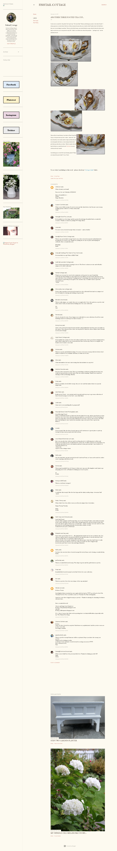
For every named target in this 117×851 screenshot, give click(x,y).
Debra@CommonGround (62, 651)
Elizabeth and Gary (60, 533)
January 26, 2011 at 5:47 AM (61, 574)
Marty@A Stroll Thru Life (62, 216)
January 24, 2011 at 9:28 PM (61, 387)
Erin (56, 578)
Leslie (57, 402)
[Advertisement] (78, 678)
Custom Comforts (60, 204)
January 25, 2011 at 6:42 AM (61, 434)
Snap (56, 569)
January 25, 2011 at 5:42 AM (61, 423)
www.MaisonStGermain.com (63, 439)
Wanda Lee (58, 588)
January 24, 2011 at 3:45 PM (61, 212)
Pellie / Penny (59, 500)
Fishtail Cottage (52, 5)
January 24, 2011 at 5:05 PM (61, 284)
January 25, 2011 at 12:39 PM (61, 512)
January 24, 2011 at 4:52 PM (61, 268)
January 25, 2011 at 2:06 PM (61, 545)
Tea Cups (35, 20)
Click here (68, 146)
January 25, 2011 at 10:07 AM (62, 461)
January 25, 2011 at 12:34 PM (61, 496)
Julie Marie (58, 392)
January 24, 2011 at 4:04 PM (61, 232)
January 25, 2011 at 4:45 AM (61, 398)
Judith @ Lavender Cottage (63, 262)
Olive (56, 360)
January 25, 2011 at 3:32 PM (61, 565)
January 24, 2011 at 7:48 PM (61, 355)
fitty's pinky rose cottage (62, 289)
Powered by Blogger (71, 846)
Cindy (56, 381)
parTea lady (58, 560)
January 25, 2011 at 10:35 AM (61, 485)
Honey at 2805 (59, 480)
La (56, 428)
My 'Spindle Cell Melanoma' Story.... (69, 833)
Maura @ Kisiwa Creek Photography (65, 412)
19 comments (57, 836)
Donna (57, 466)
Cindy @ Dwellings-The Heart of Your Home (67, 253)
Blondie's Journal (60, 299)
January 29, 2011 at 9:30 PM (61, 659)
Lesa (56, 227)
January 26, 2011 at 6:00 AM (61, 583)
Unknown (58, 187)
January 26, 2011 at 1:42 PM (61, 630)
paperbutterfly (59, 635)
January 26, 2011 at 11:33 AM (61, 617)
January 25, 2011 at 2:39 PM (61, 555)
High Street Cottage (61, 337)
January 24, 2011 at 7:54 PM (61, 364)
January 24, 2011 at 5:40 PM (61, 295)
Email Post (56, 176)
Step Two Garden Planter (64, 740)
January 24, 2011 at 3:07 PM (61, 200)
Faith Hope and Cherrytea (62, 517)
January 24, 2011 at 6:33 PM (61, 310)
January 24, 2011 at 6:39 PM (61, 320)
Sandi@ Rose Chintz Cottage (63, 236)
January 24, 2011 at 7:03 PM (61, 332)
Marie (56, 490)
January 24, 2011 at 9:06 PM (61, 376)
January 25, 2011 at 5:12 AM (61, 407)
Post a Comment (55, 662)
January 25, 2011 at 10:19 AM (61, 476)
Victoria (57, 349)
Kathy (57, 455)
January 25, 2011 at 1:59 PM (61, 528)
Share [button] (34, 14)
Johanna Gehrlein (60, 621)
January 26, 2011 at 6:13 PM (61, 647)
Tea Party (35, 22)
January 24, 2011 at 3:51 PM (61, 222)
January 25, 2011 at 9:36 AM (61, 450)
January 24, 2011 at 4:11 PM (61, 248)
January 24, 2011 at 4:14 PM (61, 257)
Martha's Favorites (60, 369)
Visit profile (11, 43)
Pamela (57, 314)
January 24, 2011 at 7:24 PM (61, 345)
